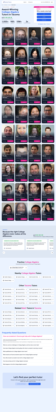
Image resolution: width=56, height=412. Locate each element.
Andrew (18, 39)
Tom (4, 78)
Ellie (17, 136)
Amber (45, 78)
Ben (44, 39)
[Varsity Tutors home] (7, 2)
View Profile (4, 43)
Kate (17, 58)
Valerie (5, 58)
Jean (17, 117)
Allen (44, 117)
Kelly (30, 194)
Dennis (18, 97)
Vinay (4, 136)
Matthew (45, 58)
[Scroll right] (52, 252)
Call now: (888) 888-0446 (46, 2)
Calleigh (18, 194)
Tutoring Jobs (30, 2)
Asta (30, 39)
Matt (30, 175)
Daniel (44, 194)
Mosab (5, 156)
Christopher (6, 39)
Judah (31, 156)
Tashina (5, 214)
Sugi (17, 78)
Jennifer (5, 117)
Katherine (19, 175)
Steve (44, 156)
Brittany (18, 214)
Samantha (32, 117)
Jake (44, 136)
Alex (44, 175)
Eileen (44, 214)
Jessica (31, 58)
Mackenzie (32, 136)
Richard (5, 97)
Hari (30, 214)
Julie (30, 78)
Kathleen (5, 175)
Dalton (4, 194)
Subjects (25, 2)
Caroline (45, 97)
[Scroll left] (4, 252)
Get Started (10, 43)
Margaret (32, 97)
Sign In (52, 2)
